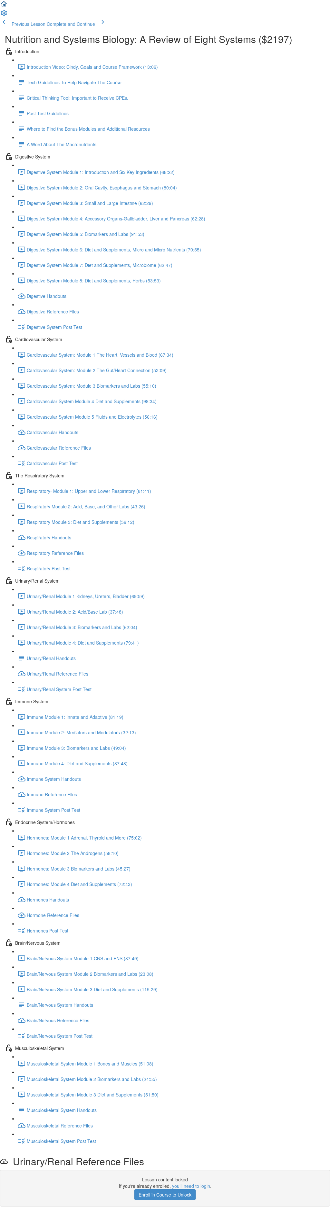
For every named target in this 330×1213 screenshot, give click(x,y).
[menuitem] (4, 15)
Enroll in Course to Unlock (165, 1194)
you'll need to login (191, 1186)
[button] (4, 6)
